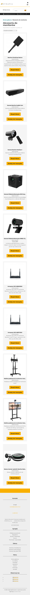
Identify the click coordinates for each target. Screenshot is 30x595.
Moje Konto (7, 10)
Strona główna (7, 20)
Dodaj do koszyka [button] (15, 75)
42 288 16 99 (21, 14)
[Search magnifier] (25, 11)
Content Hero (17, 591)
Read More (15, 70)
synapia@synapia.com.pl (9, 14)
